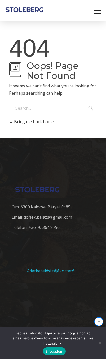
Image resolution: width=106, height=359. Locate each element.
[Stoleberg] (28, 9)
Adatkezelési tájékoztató (50, 271)
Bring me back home (33, 121)
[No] (99, 342)
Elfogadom (54, 351)
